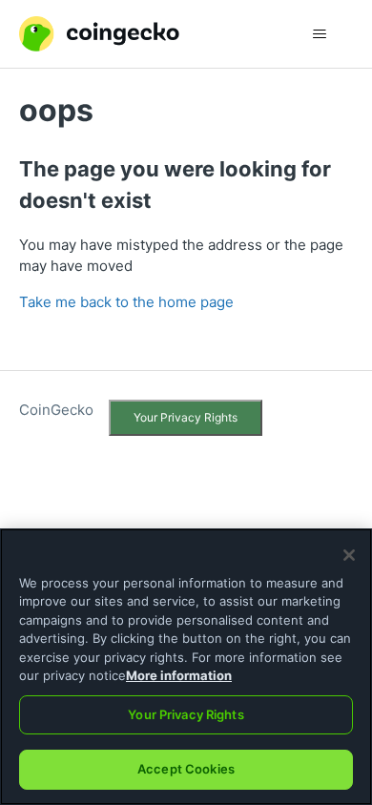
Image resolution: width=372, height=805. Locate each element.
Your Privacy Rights (186, 417)
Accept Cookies (186, 768)
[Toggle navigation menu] (320, 34)
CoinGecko (56, 410)
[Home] (99, 34)
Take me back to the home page (126, 302)
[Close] (349, 555)
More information (179, 675)
